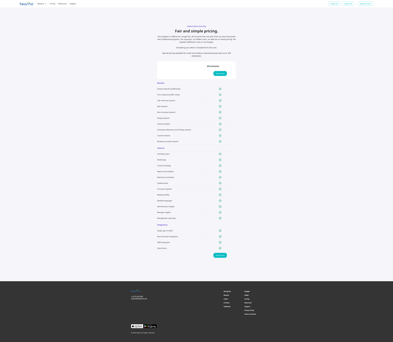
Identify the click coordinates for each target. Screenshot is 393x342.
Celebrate (227, 306)
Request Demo (365, 4)
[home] (26, 3)
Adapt (246, 295)
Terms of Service (250, 314)
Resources (62, 4)
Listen (226, 299)
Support (73, 4)
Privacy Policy (249, 310)
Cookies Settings (256, 333)
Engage (247, 291)
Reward (226, 295)
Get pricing (220, 73)
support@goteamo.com (139, 298)
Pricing (52, 4)
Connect (226, 303)
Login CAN (348, 4)
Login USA (334, 4)
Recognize (227, 291)
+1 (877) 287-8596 (137, 296)
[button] (42, 3)
